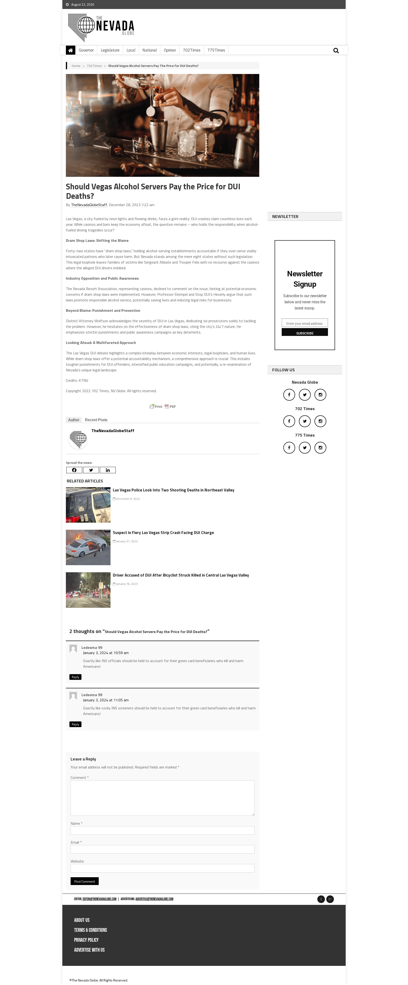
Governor (86, 50)
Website (77, 861)
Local (131, 50)
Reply (75, 677)
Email (76, 842)
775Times (216, 50)
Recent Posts (96, 420)
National (149, 50)
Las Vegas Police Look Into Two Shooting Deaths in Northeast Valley (173, 490)
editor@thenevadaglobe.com (99, 899)
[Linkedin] (108, 470)
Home (76, 65)
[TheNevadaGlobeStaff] (78, 439)
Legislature (110, 50)
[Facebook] (74, 470)
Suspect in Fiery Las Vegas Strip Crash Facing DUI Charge (163, 532)
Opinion (170, 50)
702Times (191, 50)
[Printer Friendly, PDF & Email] (162, 406)
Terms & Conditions (90, 930)
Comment (80, 777)
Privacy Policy (86, 940)
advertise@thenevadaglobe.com (154, 899)
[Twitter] (91, 470)
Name (77, 823)
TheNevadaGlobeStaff (89, 205)
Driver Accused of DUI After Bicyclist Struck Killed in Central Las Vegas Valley (181, 575)
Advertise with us (89, 950)
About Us (81, 920)
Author (73, 420)
